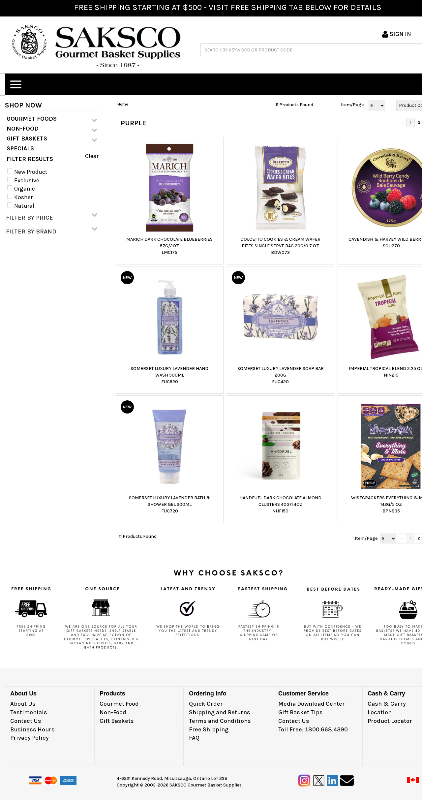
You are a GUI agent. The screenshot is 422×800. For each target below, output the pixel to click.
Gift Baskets (117, 720)
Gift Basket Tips (300, 712)
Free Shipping (208, 729)
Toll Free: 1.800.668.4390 (313, 729)
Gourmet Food (119, 703)
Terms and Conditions (220, 720)
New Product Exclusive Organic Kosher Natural (30, 188)
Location (380, 712)
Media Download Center (311, 703)
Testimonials (28, 712)
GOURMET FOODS (32, 118)
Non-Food (113, 712)
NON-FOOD (23, 128)
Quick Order (206, 703)
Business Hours (32, 729)
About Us (23, 703)
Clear (92, 156)
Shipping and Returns (219, 712)
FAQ (194, 737)
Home (122, 104)
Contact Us (25, 720)
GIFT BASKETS (27, 138)
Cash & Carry (387, 703)
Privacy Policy (29, 737)
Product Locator (390, 720)
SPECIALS (20, 148)
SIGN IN (399, 34)
